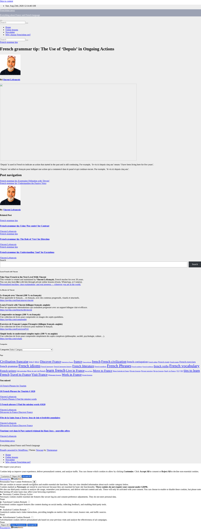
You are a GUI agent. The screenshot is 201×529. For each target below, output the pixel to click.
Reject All (16, 476)
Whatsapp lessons (54, 375)
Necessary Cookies (11, 494)
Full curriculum (22, 371)
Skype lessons (158, 371)
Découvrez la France (9, 412)
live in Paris (88, 371)
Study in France (170, 371)
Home (8, 27)
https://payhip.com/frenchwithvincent (16, 310)
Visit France (39, 374)
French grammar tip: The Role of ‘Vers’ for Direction (24, 239)
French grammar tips (9, 42)
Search (3, 260)
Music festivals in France (121, 371)
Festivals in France (67, 362)
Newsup (39, 450)
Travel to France (20, 374)
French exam (163, 362)
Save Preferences (18, 525)
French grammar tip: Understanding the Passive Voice (23, 183)
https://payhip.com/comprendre (13, 319)
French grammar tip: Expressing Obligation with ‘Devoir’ (25, 181)
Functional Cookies (11, 502)
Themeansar (52, 450)
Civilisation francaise (14, 361)
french (96, 361)
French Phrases (119, 366)
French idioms (29, 366)
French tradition (137, 366)
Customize (5, 476)
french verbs (161, 366)
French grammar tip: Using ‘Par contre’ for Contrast (24, 226)
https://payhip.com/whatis (11, 338)
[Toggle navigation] (1, 20)
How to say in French (36, 371)
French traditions (147, 366)
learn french (55, 370)
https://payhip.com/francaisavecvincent (16, 300)
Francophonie (87, 362)
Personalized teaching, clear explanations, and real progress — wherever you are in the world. (40, 284)
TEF (181, 371)
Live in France (75, 370)
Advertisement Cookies (13, 517)
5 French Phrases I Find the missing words (18, 399)
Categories (4, 349)
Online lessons (11, 30)
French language (47, 366)
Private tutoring (147, 371)
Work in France (72, 374)
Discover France (50, 361)
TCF (178, 371)
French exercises (187, 362)
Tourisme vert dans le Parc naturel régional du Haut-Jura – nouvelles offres (35, 431)
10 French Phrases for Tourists (13, 386)
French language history (63, 367)
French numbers (100, 367)
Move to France (102, 370)
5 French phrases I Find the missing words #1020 (22, 404)
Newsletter (10, 32)
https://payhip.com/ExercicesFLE (14, 329)
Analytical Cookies (11, 509)
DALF (31, 362)
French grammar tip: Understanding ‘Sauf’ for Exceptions (27, 252)
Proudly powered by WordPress (14, 450)
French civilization (113, 361)
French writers (8, 370)
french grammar (9, 366)
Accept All (27, 476)
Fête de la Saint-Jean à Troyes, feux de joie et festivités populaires (30, 418)
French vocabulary (184, 366)
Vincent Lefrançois (11, 79)
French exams (174, 362)
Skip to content (6, 1)
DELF (37, 362)
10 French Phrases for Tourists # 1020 (17, 391)
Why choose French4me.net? (18, 35)
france (78, 361)
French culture (153, 362)
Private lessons (135, 371)
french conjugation (137, 361)
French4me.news (7, 10)
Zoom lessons (87, 375)
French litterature (83, 366)
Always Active (26, 494)
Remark (23, 502)
